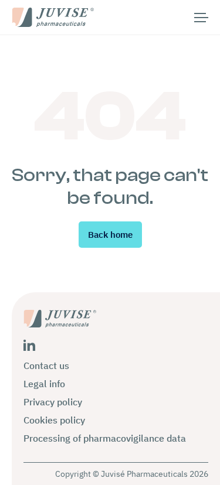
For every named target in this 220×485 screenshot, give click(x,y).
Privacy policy (52, 402)
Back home (110, 234)
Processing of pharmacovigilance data (104, 438)
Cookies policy (54, 420)
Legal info (44, 384)
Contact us (46, 365)
